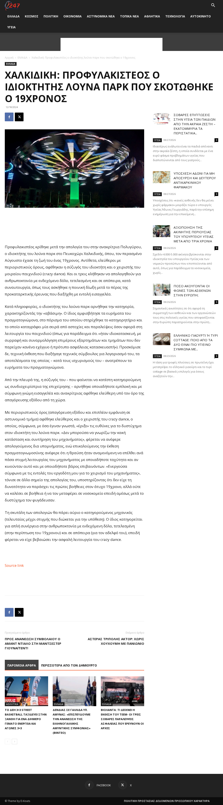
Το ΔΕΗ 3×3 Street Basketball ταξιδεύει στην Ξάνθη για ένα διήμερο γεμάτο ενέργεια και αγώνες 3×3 (26, 719)
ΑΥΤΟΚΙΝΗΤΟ (200, 16)
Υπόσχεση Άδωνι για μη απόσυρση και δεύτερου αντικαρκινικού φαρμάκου (195, 180)
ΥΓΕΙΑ (11, 27)
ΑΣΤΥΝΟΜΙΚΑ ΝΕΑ (101, 16)
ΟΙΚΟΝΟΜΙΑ (72, 16)
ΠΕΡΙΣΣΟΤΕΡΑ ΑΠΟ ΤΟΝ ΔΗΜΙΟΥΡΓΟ (69, 665)
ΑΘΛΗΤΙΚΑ (152, 16)
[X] (19, 117)
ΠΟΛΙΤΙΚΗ (51, 16)
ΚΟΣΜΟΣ (31, 16)
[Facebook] (9, 117)
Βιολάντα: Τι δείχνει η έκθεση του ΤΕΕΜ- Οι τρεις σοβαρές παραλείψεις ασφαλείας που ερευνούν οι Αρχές (122, 719)
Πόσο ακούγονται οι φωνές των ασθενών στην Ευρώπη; (192, 290)
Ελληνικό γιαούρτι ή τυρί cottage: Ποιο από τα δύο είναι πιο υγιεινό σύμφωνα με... (196, 342)
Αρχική (9, 57)
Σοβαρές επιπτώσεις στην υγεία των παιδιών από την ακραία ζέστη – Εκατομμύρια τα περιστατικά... (194, 124)
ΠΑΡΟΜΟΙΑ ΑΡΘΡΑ (21, 665)
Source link (14, 565)
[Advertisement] (111, 44)
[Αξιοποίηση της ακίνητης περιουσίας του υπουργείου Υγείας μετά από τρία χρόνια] (161, 231)
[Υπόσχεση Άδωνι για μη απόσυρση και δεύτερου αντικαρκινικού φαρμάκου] (161, 177)
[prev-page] (7, 741)
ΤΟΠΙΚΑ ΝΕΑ (129, 16)
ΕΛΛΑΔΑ (13, 16)
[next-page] (14, 741)
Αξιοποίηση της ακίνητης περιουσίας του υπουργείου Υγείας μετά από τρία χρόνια (194, 234)
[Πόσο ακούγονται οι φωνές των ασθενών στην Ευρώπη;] (161, 290)
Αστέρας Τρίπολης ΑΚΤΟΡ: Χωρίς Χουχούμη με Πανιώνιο (116, 641)
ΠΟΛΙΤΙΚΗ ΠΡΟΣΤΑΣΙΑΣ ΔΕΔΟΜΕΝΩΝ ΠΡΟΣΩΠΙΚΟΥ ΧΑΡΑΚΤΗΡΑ (166, 801)
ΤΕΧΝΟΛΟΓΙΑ (175, 16)
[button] (213, 6)
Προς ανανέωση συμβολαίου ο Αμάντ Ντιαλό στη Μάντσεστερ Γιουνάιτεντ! (33, 643)
